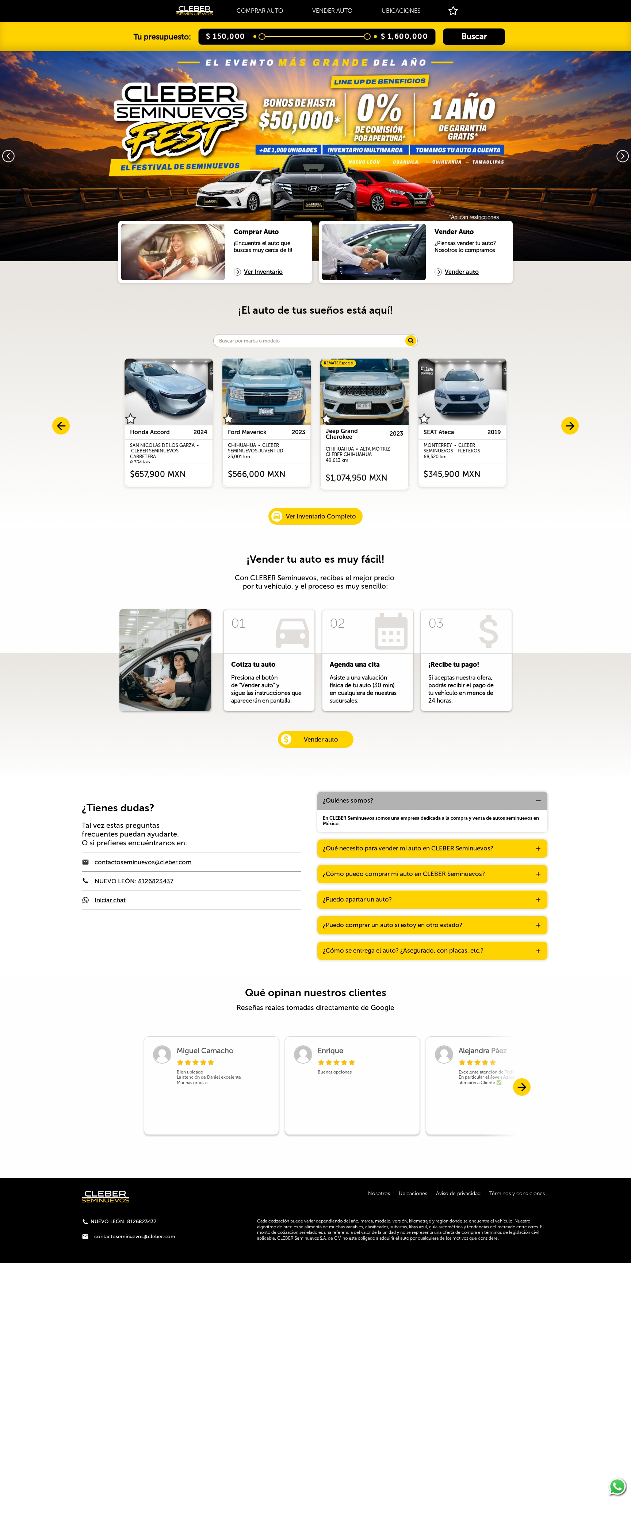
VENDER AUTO (332, 10)
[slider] (262, 36)
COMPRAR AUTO (260, 10)
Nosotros (379, 1193)
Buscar (474, 36)
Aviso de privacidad (458, 1193)
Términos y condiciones (517, 1193)
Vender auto (462, 271)
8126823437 (155, 881)
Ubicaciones (413, 1193)
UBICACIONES (401, 10)
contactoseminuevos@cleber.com (143, 862)
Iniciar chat (110, 900)
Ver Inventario (263, 271)
